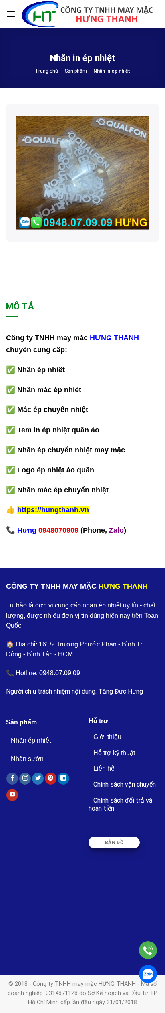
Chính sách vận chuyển (124, 784)
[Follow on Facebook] (12, 779)
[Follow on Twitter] (38, 779)
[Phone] (148, 950)
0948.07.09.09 (59, 673)
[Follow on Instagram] (25, 779)
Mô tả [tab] (20, 306)
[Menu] (11, 14)
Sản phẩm (76, 71)
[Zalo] (148, 974)
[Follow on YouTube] (12, 795)
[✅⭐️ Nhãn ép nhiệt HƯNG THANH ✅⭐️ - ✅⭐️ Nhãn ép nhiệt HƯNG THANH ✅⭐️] (87, 14)
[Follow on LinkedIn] (63, 779)
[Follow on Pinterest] (50, 779)
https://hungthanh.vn (53, 510)
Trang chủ (46, 71)
